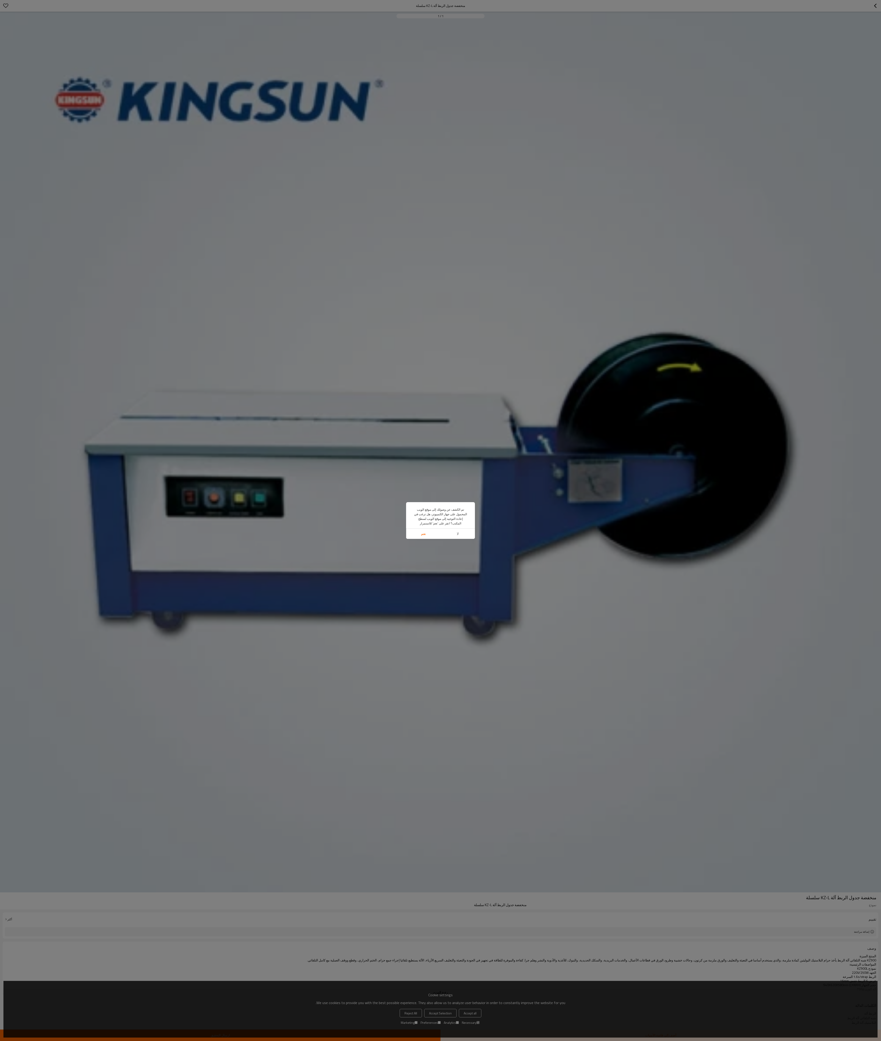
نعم (423, 533)
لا (458, 533)
